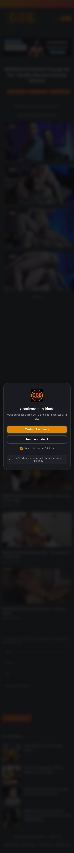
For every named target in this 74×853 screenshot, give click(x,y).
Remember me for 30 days (39, 448)
